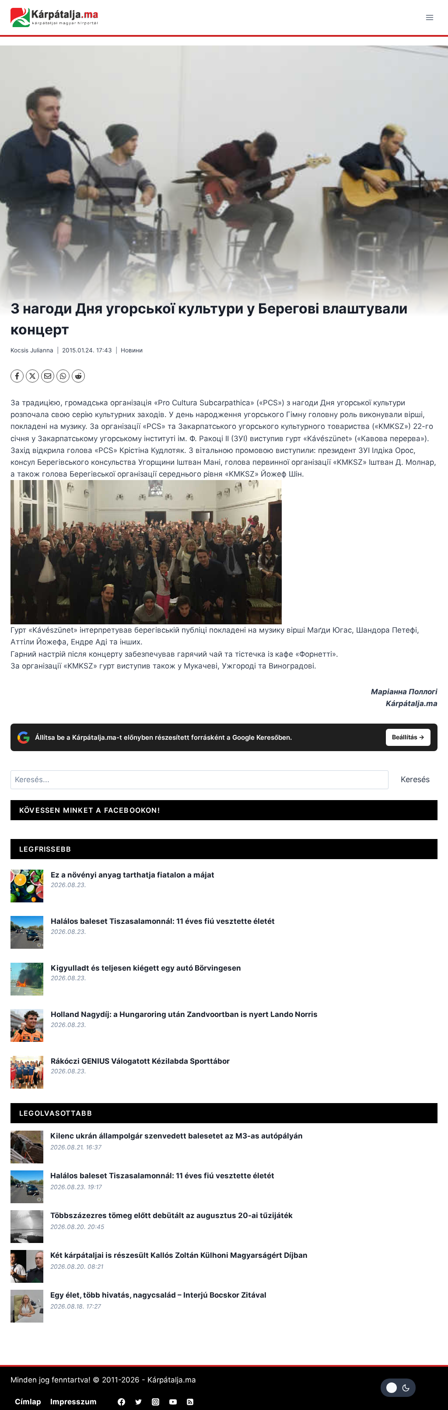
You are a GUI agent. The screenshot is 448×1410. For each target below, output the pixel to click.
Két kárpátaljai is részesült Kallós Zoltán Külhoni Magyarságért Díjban (179, 1255)
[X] (32, 376)
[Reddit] (78, 376)
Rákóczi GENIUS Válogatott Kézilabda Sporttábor (140, 1061)
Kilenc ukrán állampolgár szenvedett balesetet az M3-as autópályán (176, 1135)
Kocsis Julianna (31, 350)
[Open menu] (429, 17)
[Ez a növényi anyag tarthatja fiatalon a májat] (26, 886)
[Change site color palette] (398, 1388)
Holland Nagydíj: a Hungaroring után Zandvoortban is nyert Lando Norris (184, 1014)
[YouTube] (172, 1401)
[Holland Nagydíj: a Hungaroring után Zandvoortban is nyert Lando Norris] (26, 1025)
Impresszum (73, 1401)
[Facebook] (17, 376)
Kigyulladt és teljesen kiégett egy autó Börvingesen (146, 968)
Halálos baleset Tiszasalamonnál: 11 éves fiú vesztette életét (163, 921)
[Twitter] (138, 1401)
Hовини (132, 350)
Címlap (28, 1401)
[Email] (47, 376)
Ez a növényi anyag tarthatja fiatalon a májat (132, 874)
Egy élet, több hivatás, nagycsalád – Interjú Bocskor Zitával (158, 1295)
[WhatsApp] (63, 376)
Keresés (415, 779)
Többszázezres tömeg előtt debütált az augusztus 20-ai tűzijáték (171, 1215)
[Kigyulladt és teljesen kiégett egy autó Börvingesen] (26, 979)
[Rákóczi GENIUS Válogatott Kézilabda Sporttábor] (26, 1072)
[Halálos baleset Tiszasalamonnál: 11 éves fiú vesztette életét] (26, 932)
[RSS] (189, 1401)
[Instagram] (155, 1401)
